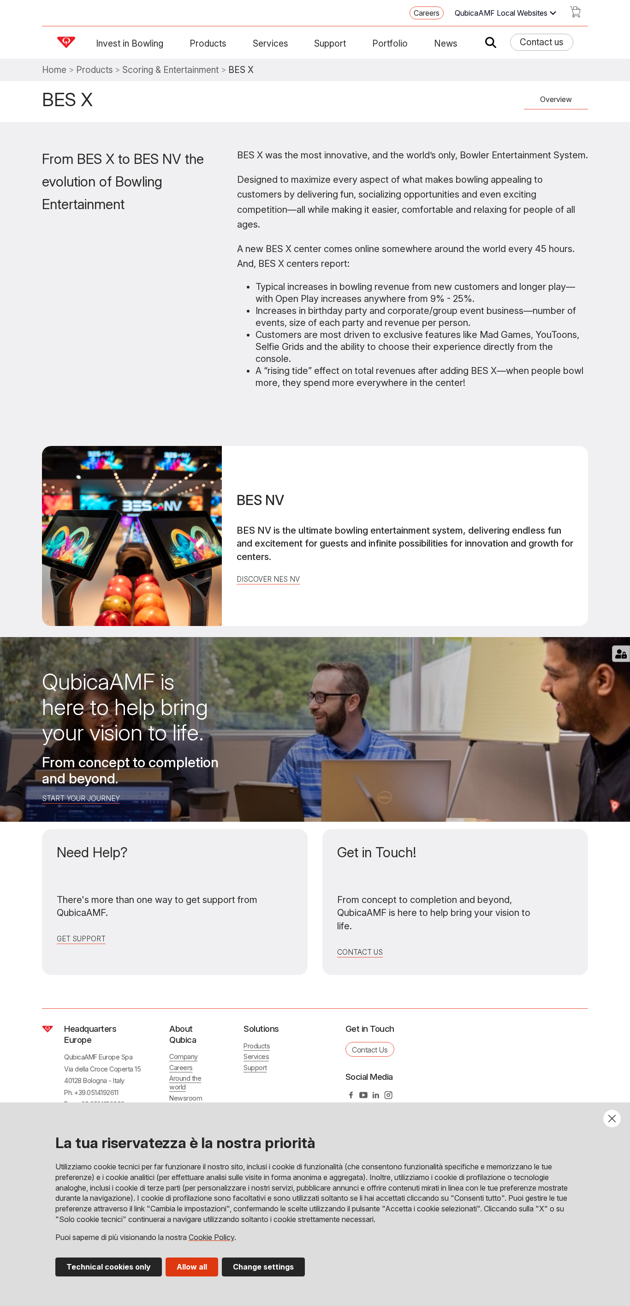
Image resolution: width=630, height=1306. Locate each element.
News (446, 43)
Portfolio (390, 43)
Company (183, 1056)
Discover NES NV (268, 579)
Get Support (81, 938)
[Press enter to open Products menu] (232, 43)
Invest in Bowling (129, 43)
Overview (556, 99)
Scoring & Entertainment (170, 70)
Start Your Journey (81, 798)
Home (54, 70)
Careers (427, 13)
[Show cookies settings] (621, 653)
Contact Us (360, 952)
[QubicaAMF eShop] (575, 14)
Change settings (263, 1266)
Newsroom (185, 1098)
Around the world (185, 1082)
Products (208, 43)
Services (270, 43)
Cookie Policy (211, 1237)
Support (330, 43)
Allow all (192, 1266)
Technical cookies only (108, 1266)
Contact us (542, 42)
